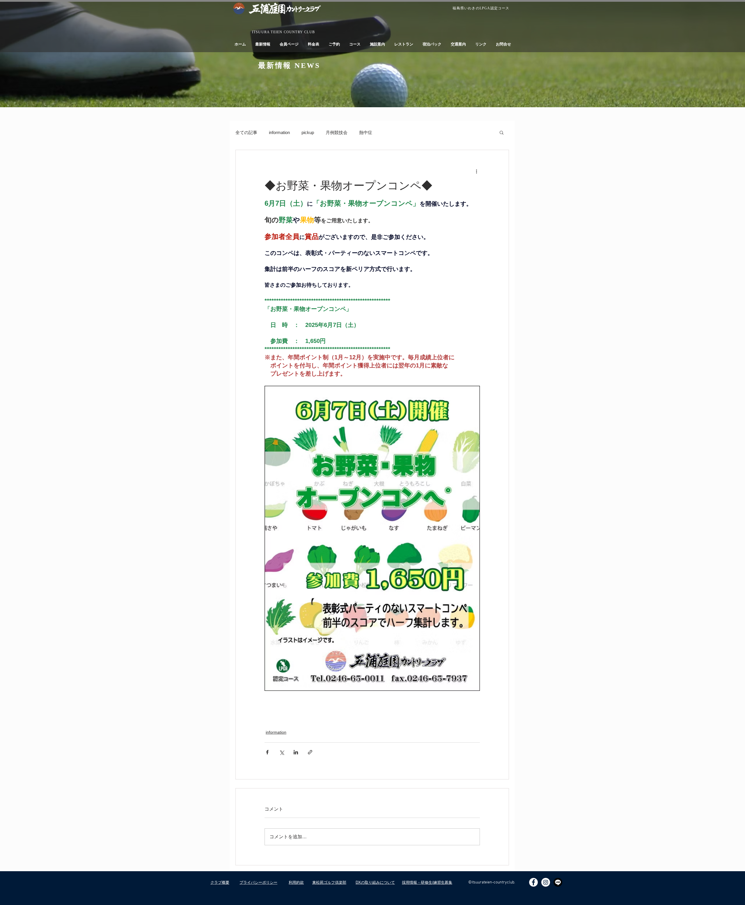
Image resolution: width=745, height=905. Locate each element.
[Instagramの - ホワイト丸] (545, 882)
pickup (307, 132)
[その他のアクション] (476, 171)
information (279, 132)
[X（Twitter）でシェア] (281, 752)
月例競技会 (336, 132)
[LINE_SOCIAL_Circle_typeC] (558, 882)
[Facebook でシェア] (267, 752)
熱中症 (365, 132)
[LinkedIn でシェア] (296, 752)
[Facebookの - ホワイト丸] (533, 882)
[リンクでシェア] (310, 752)
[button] (501, 132)
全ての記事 (246, 132)
